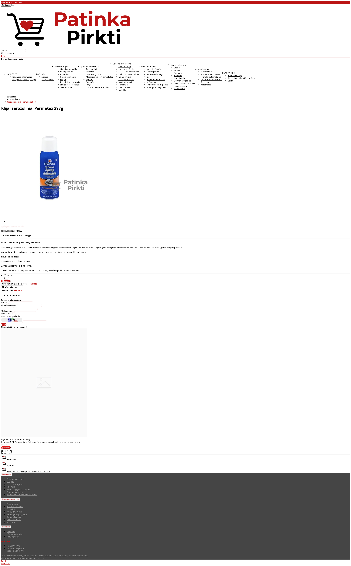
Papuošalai (65, 74)
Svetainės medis (14, 519)
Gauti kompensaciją (15, 479)
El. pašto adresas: (9, 305)
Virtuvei (177, 70)
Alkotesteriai (179, 88)
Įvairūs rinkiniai (124, 77)
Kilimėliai (90, 71)
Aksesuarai (205, 82)
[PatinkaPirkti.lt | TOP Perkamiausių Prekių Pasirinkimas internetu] (68, 48)
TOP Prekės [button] (41, 74)
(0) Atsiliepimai (13, 295)
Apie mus (11, 465)
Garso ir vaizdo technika (184, 83)
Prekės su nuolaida (15, 506)
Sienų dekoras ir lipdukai (157, 84)
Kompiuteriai (179, 78)
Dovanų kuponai (14, 517)
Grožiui (177, 67)
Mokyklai (122, 90)
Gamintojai (11, 509)
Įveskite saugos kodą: (10, 316)
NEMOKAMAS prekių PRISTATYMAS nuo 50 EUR (28, 471)
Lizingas (10, 481)
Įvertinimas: (6, 313)
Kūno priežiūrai (66, 71)
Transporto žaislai (126, 79)
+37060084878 (18, 2)
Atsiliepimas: (6, 311)
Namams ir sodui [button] (148, 66)
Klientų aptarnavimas (10, 499)
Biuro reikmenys (235, 75)
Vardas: (4, 302)
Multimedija (206, 84)
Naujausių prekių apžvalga (24, 79)
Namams (178, 73)
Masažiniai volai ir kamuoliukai (99, 77)
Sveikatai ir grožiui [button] (62, 66)
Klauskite (33, 283)
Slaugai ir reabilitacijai (69, 84)
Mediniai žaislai (125, 82)
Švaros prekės (153, 71)
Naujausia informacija (22, 77)
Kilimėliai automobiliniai (211, 77)
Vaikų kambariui (125, 87)
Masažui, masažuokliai (70, 82)
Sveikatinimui (66, 87)
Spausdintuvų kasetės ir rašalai (241, 78)
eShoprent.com (38, 558)
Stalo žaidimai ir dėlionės (129, 74)
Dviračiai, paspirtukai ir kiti (97, 87)
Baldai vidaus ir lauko (156, 79)
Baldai (230, 80)
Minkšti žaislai (124, 66)
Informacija (6, 474)
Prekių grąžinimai (14, 511)
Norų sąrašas (13, 536)
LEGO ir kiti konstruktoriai (129, 71)
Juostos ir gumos (93, 74)
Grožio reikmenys (68, 77)
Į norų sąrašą (18, 226)
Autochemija (206, 71)
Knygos (89, 84)
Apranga (89, 79)
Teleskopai (123, 84)
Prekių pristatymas (15, 484)
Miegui (63, 79)
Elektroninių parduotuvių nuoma (15, 558)
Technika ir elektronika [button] (178, 65)
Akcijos (45, 77)
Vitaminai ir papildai (68, 69)
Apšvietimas (152, 82)
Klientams (6, 527)
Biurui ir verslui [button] (228, 72)
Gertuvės (90, 82)
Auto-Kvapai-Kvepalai (210, 74)
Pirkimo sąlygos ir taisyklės (18, 489)
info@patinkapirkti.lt (15, 548)
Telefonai (178, 75)
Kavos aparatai (180, 86)
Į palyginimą (6, 226)
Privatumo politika (15, 492)
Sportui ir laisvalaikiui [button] (89, 66)
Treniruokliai (91, 69)
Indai (149, 77)
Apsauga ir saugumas (156, 87)
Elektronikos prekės (182, 80)
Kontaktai (11, 459)
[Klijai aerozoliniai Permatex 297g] (44, 436)
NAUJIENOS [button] (12, 74)
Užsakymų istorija (14, 534)
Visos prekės (22, 327)
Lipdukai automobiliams (211, 79)
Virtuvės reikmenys (155, 74)
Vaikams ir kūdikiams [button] (122, 63)
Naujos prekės (48, 79)
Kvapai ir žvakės (154, 69)
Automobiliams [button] (202, 69)
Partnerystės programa (17, 514)
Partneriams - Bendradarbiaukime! (22, 494)
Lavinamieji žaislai (126, 69)
